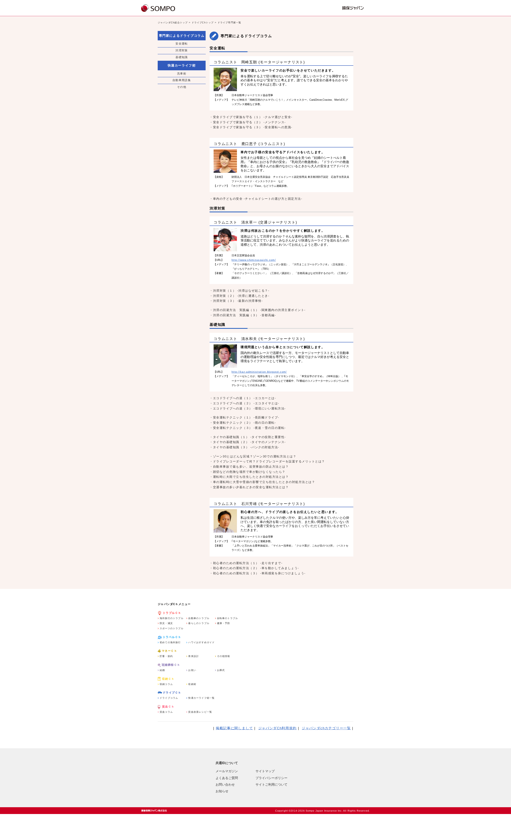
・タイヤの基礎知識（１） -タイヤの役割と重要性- (248, 437)
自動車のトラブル (198, 618)
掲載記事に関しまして (234, 728)
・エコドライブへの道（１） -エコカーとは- (243, 398)
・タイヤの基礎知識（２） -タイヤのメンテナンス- (248, 442)
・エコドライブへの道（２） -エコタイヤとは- (244, 403)
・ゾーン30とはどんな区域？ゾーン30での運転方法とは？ (253, 456)
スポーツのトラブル (171, 628)
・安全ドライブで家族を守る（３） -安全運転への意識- (251, 127)
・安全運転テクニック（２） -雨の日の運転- (243, 422)
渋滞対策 (181, 50)
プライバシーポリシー (271, 778)
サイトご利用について (271, 784)
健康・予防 (223, 623)
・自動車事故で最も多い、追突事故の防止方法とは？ (249, 466)
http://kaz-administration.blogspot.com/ (259, 371)
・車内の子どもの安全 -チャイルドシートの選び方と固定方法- (256, 198)
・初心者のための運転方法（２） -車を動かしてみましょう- (254, 568)
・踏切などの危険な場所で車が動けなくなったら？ (247, 471)
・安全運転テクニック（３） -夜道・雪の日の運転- (248, 427)
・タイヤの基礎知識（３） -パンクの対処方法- (244, 447)
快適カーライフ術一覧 (201, 698)
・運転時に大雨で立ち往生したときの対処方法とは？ (249, 476)
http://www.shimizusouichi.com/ (254, 259)
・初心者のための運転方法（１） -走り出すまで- (246, 563)
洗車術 (181, 73)
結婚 (162, 670)
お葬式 (221, 670)
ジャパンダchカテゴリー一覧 (326, 728)
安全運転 (181, 43)
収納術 (192, 684)
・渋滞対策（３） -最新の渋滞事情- (236, 300)
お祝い (192, 670)
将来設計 (193, 656)
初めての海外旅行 (170, 642)
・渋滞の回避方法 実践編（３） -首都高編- (243, 315)
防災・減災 (166, 623)
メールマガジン (227, 771)
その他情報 (223, 656)
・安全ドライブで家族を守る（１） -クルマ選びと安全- (251, 117)
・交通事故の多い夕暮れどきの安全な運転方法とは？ (249, 487)
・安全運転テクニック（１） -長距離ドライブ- (244, 417)
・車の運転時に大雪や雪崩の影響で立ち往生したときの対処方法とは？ (262, 482)
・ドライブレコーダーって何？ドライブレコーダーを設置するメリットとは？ (267, 461)
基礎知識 (181, 57)
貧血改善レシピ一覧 (200, 712)
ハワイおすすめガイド (201, 642)
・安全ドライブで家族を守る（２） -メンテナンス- (248, 122)
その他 (181, 86)
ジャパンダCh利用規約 (277, 728)
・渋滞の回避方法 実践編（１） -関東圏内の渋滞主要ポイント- (258, 310)
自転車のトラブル (227, 618)
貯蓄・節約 (166, 656)
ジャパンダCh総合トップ (173, 22)
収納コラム (166, 684)
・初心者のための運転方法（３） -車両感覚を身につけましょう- (258, 573)
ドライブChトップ (203, 22)
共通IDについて (227, 763)
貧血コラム (166, 712)
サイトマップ (265, 771)
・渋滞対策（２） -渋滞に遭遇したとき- (239, 295)
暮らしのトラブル (198, 623)
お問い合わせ (225, 784)
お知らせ (222, 791)
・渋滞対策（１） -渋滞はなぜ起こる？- (239, 290)
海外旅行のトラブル (171, 618)
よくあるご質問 (227, 778)
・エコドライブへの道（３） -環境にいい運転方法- (248, 408)
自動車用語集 (181, 80)
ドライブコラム (169, 698)
